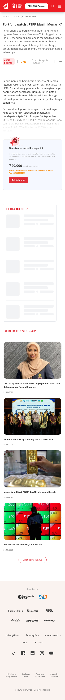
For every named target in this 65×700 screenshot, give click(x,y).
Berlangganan (36, 6)
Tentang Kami (32, 635)
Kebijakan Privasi (26, 675)
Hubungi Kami (12, 635)
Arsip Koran (30, 16)
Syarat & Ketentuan (54, 675)
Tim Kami (37, 642)
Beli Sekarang (18, 179)
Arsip (16, 16)
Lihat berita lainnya (32, 559)
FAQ (25, 642)
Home (6, 16)
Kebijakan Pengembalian (11, 675)
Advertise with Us (53, 635)
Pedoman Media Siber (40, 675)
